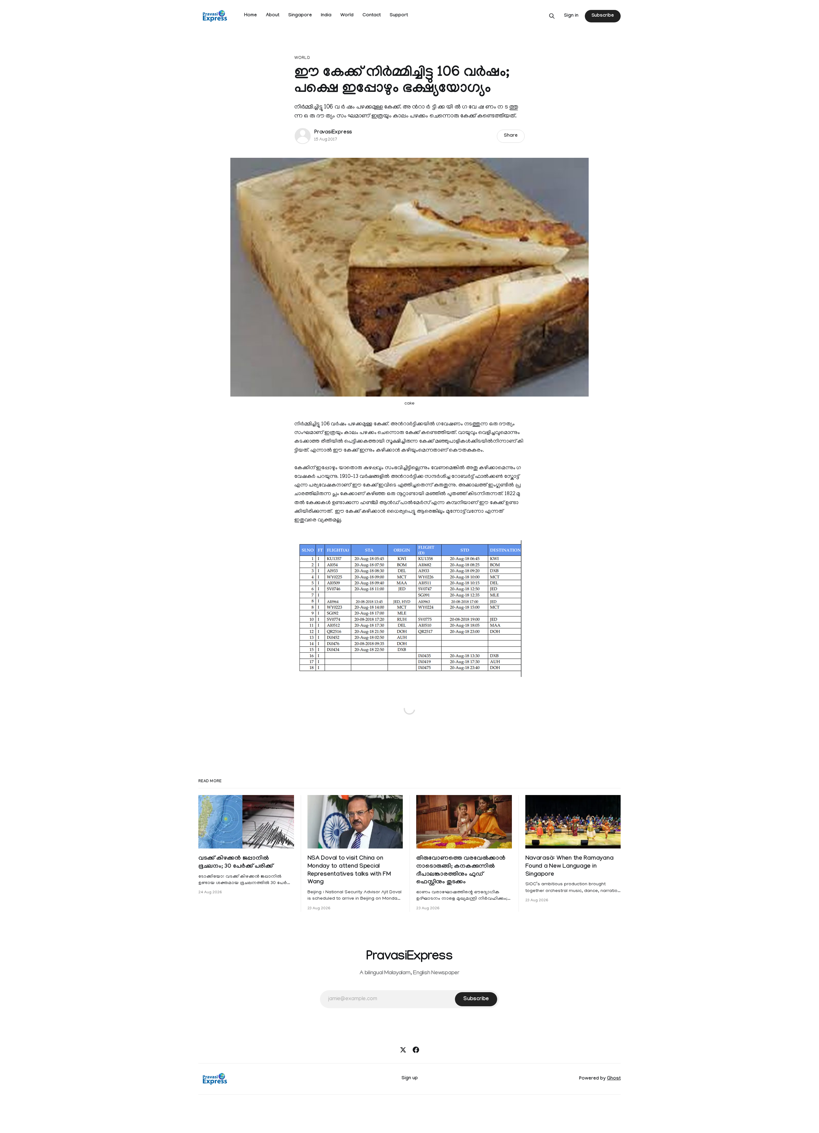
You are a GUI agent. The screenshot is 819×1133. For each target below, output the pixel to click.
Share (511, 136)
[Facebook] (416, 1050)
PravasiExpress (333, 133)
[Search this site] (552, 16)
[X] (403, 1050)
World (347, 16)
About (272, 16)
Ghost (614, 1079)
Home (250, 16)
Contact (371, 16)
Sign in (571, 16)
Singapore (300, 16)
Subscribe (603, 16)
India (326, 16)
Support (399, 16)
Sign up (410, 1078)
